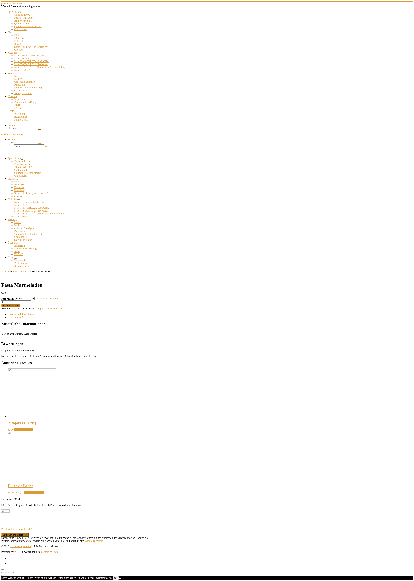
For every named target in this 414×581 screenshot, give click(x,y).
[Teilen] (6, 572)
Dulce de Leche (21, 271)
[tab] (210, 314)
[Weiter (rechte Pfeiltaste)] (6, 575)
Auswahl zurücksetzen (46, 298)
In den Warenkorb (11, 305)
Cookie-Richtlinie (94, 540)
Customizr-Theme (50, 551)
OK (115, 578)
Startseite (6, 271)
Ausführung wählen (34, 492)
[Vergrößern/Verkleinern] (12, 572)
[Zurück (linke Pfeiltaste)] (2, 575)
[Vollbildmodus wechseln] (9, 572)
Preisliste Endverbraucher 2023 (17, 529)
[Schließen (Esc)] (2, 572)
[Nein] (120, 578)
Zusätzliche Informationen (21, 314)
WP (16, 551)
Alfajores (40, 308)
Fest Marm (7, 298)
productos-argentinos (20, 546)
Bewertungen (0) (16, 317)
